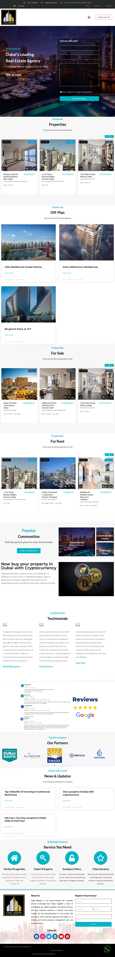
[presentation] (107, 136)
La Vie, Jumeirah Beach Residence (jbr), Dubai (88, 494)
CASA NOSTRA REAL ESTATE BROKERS (43, 954)
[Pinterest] (67, 936)
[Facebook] (36, 936)
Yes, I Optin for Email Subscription (77, 92)
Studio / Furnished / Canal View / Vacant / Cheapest (49, 176)
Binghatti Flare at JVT (18, 329)
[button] (89, 17)
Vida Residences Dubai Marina (23, 267)
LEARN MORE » (9, 273)
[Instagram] (42, 936)
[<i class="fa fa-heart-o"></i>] (31, 168)
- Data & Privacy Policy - (57, 950)
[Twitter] (49, 936)
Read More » (9, 801)
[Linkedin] (55, 936)
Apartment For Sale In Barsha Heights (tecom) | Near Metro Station (87, 408)
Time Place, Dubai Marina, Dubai (11, 175)
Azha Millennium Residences (80, 267)
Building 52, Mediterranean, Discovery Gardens (10, 496)
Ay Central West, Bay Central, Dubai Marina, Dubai (50, 494)
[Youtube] (61, 936)
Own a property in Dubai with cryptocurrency (78, 793)
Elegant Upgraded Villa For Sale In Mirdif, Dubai (87, 176)
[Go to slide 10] (60, 765)
